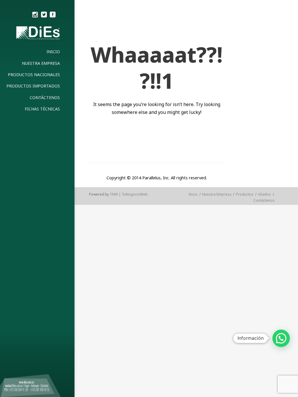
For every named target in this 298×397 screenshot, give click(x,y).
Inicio (193, 194)
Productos (244, 194)
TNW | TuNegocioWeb (129, 194)
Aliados (264, 194)
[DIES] (37, 34)
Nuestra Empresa (216, 194)
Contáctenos (264, 200)
